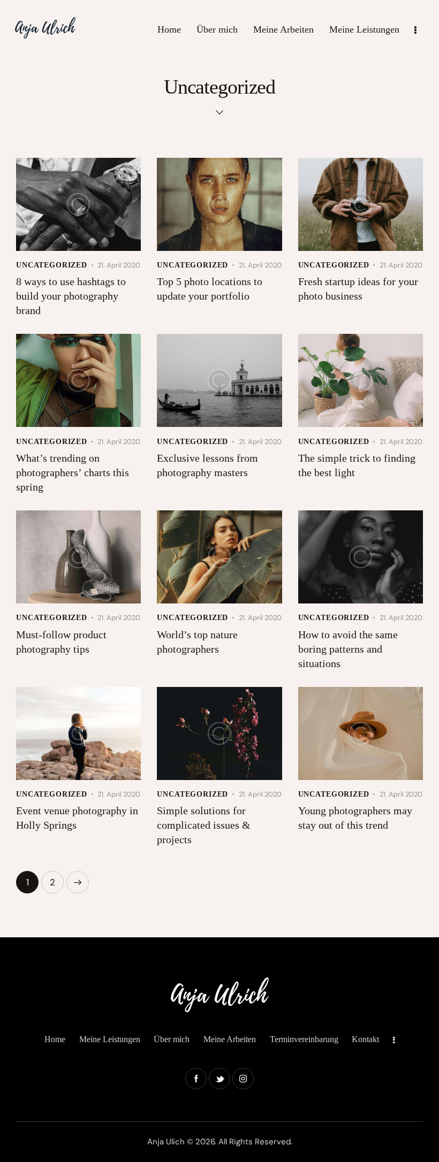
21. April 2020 (118, 265)
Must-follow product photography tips (61, 642)
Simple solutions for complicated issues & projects (204, 825)
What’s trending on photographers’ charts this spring (72, 472)
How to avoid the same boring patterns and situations (348, 649)
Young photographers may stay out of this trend (355, 818)
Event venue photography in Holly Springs (77, 818)
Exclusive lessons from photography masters (207, 465)
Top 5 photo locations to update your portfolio (209, 289)
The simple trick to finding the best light (356, 465)
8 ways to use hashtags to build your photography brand (71, 296)
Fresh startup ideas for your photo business (358, 289)
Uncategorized (51, 265)
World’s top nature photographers (197, 642)
